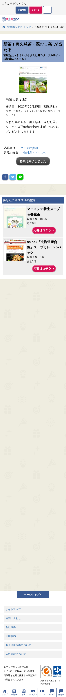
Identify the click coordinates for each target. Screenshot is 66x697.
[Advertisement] (33, 434)
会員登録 (22, 9)
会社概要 (11, 627)
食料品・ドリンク (35, 153)
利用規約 (11, 636)
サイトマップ (13, 609)
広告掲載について (16, 653)
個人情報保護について (18, 645)
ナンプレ (33, 694)
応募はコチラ (45, 230)
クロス (42, 694)
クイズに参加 (29, 148)
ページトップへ (33, 594)
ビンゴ (52, 694)
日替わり (14, 694)
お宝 (23, 694)
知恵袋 (61, 694)
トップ (5, 694)
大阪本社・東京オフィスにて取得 (50, 682)
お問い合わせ (13, 618)
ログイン (35, 9)
